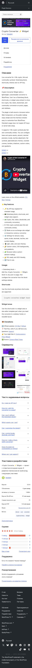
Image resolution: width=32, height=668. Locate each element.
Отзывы (6, 53)
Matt (4, 626)
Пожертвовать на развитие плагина (14, 581)
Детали (6, 48)
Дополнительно (7, 521)
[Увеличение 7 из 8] (28, 374)
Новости (5, 595)
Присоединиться (22, 608)
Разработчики (6, 614)
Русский (9, 641)
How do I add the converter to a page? (9, 409)
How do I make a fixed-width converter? (10, 441)
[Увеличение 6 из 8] (28, 360)
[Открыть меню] (29, 2)
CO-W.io (17, 326)
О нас (4, 592)
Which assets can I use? (10, 422)
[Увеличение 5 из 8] (28, 350)
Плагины (20, 598)
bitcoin (17, 512)
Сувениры (21, 617)
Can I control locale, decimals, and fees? (8, 434)
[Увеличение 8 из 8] (28, 387)
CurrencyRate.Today (16, 339)
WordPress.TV (7, 617)
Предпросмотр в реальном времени (20, 40)
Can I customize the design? (11, 428)
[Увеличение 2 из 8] (13, 359)
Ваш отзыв (5, 551)
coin (22, 512)
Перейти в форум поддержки (12, 565)
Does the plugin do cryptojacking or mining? (10, 447)
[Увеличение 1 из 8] (13, 350)
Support (11, 331)
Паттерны (20, 602)
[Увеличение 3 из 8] (13, 373)
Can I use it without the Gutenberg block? (9, 416)
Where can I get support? (10, 454)
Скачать (5, 40)
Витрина (20, 592)
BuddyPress (6, 632)
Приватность (6, 602)
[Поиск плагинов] (20, 14)
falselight (10, 34)
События (20, 611)
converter (27, 512)
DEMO (4, 150)
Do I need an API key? (9, 403)
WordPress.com (8, 623)
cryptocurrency (20, 515)
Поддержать (22, 614)
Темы (19, 595)
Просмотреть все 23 (24, 508)
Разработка (8, 62)
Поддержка (8, 67)
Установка (7, 57)
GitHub (8, 200)
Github (24, 326)
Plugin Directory (6, 8)
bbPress (5, 629)
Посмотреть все (24, 551)
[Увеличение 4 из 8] (13, 382)
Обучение (5, 608)
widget (28, 515)
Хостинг (4, 598)
